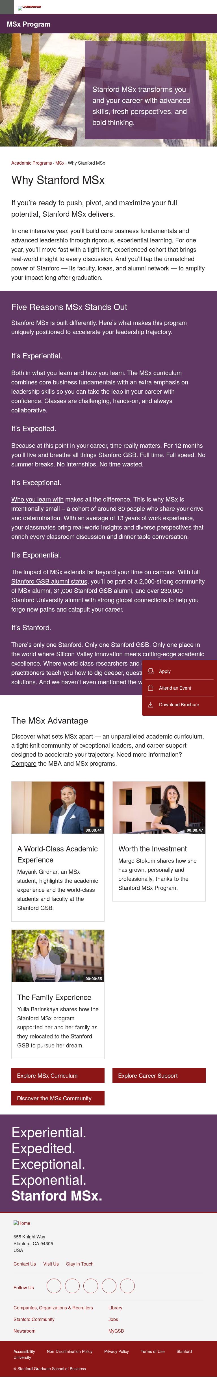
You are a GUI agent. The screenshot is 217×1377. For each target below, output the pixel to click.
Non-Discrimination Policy (71, 1351)
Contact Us (25, 1263)
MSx (59, 163)
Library (115, 1307)
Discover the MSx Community (54, 1099)
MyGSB (117, 1330)
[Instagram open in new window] (90, 1286)
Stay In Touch (80, 1263)
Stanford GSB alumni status (49, 580)
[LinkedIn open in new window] (127, 1286)
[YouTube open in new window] (109, 1286)
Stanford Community (34, 1319)
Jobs (113, 1319)
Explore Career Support (148, 1077)
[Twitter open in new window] (54, 1286)
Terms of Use (154, 1351)
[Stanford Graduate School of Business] (32, 8)
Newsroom (24, 1330)
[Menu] (7, 7)
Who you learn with (37, 498)
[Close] (139, 688)
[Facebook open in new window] (72, 1286)
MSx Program (28, 24)
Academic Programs (31, 163)
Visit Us (51, 1263)
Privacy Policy (118, 1351)
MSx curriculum (160, 372)
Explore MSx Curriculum (47, 1077)
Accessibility (26, 1351)
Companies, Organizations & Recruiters (53, 1307)
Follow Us (24, 1287)
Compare (23, 763)
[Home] (22, 1223)
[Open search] (210, 7)
